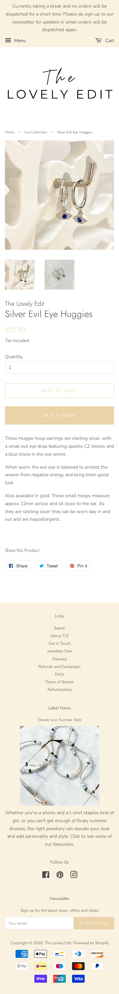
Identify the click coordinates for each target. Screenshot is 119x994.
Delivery (60, 659)
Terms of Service (59, 682)
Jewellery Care (59, 651)
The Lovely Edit (58, 943)
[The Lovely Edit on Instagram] (73, 876)
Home (10, 132)
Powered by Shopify (91, 943)
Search (59, 628)
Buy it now (59, 415)
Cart (109, 40)
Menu (19, 40)
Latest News (59, 707)
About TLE (59, 635)
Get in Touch (60, 643)
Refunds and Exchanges (59, 666)
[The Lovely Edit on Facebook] (46, 876)
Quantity (14, 357)
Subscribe (93, 923)
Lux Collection (35, 132)
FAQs (59, 674)
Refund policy (60, 689)
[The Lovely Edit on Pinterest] (59, 876)
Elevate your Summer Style (59, 719)
